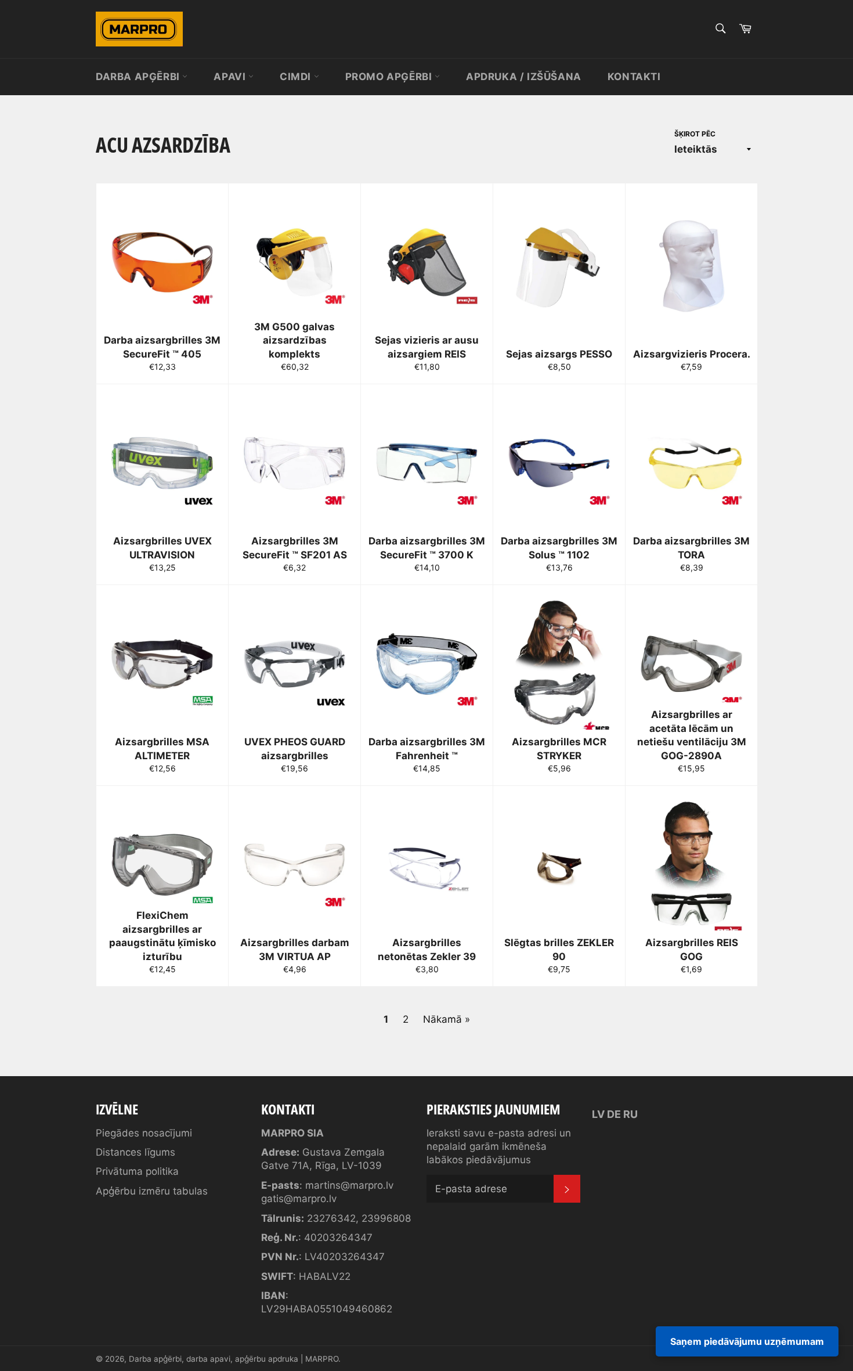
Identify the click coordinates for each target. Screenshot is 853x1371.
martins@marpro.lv (349, 1185)
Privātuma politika (137, 1171)
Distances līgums (135, 1152)
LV (598, 1114)
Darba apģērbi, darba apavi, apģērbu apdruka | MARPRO (233, 1358)
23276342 (331, 1218)
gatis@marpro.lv (299, 1198)
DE (614, 1114)
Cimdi (297, 76)
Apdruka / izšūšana (523, 76)
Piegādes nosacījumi (144, 1133)
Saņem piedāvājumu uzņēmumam (747, 1341)
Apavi (231, 76)
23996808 (386, 1218)
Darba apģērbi (139, 76)
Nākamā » (446, 1019)
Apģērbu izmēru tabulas (152, 1191)
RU (630, 1114)
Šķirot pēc (694, 133)
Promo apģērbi (390, 76)
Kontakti (634, 76)
